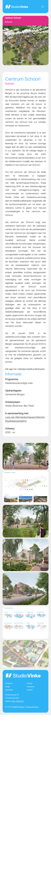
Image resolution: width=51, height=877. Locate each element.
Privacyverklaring (32, 707)
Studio (7, 687)
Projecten (8, 683)
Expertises (9, 690)
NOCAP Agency (18, 707)
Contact (30, 690)
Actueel (29, 683)
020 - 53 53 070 (18, 701)
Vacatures (30, 687)
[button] (42, 7)
